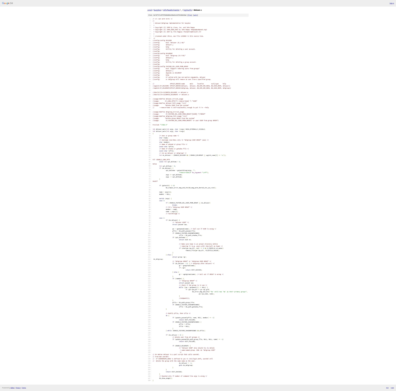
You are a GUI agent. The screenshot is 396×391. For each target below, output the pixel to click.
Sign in (392, 3)
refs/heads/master (171, 10)
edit (195, 15)
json (392, 388)
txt (387, 388)
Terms (24, 388)
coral (149, 10)
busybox (157, 10)
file (189, 15)
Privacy (18, 388)
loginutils (187, 10)
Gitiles (12, 388)
